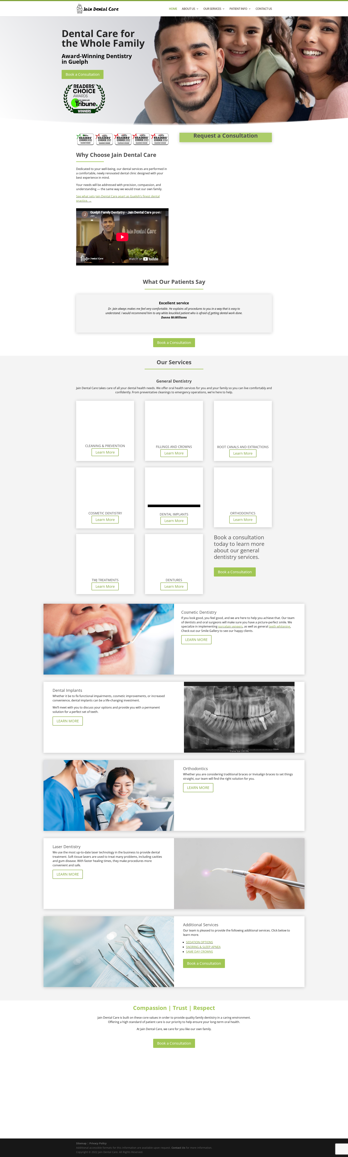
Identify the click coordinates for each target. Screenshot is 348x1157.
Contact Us (178, 1147)
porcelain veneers (230, 626)
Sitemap (81, 1143)
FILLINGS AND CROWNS (174, 446)
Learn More (105, 452)
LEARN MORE (196, 639)
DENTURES (174, 580)
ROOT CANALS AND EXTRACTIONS (243, 447)
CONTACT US (264, 9)
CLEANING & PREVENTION (105, 446)
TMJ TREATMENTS (105, 580)
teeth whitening (279, 626)
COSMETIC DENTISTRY (105, 513)
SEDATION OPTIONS (199, 942)
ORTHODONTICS (242, 513)
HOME (173, 9)
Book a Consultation (83, 74)
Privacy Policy (98, 1143)
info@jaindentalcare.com (222, 1100)
